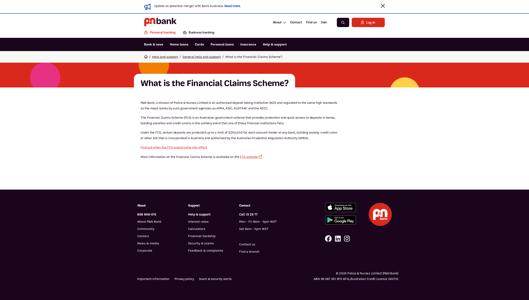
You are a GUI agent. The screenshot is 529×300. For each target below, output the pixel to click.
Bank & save (153, 44)
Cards (199, 44)
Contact (296, 22)
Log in (370, 22)
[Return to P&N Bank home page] (160, 22)
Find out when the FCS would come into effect (174, 147)
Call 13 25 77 (248, 214)
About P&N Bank (149, 222)
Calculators (196, 229)
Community (145, 229)
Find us (311, 22)
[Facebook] (328, 239)
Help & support (275, 44)
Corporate (144, 251)
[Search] (343, 22)
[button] (383, 5)
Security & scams (201, 243)
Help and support (165, 57)
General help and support (201, 57)
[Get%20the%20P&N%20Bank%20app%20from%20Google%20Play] (340, 220)
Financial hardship (202, 236)
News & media (148, 243)
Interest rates (198, 222)
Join (324, 22)
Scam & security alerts (215, 279)
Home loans (179, 44)
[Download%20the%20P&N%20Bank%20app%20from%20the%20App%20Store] (340, 207)
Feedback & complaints (205, 251)
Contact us (247, 244)
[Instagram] (347, 239)
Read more (232, 6)
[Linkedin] (338, 239)
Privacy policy (184, 279)
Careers (143, 236)
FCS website (249, 157)
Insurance (248, 44)
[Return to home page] (146, 56)
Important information (153, 279)
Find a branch (249, 252)
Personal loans (222, 44)
